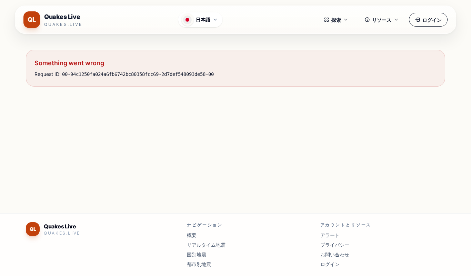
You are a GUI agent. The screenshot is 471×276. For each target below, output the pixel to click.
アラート (330, 235)
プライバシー (334, 245)
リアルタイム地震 (206, 245)
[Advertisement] (233, 146)
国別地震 (196, 254)
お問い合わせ (334, 254)
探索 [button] (336, 20)
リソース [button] (381, 20)
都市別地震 (199, 264)
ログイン (432, 20)
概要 (192, 235)
